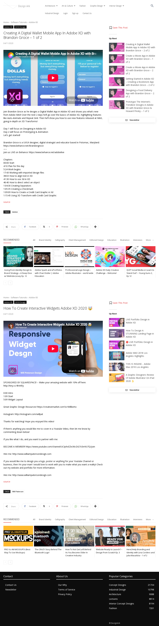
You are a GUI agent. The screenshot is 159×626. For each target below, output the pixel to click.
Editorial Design (97, 240)
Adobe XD (33, 22)
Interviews (137, 240)
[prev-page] (5, 283)
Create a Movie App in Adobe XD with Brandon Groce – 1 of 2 (140, 58)
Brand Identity (45, 240)
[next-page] (10, 283)
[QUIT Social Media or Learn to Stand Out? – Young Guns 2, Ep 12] (140, 256)
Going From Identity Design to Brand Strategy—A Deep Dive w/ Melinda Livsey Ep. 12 (18, 273)
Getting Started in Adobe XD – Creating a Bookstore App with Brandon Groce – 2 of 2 (140, 81)
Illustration (124, 240)
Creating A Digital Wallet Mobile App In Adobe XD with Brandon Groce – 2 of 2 (140, 47)
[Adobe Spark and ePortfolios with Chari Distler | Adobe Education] (49, 256)
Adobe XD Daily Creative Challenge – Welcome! (107, 271)
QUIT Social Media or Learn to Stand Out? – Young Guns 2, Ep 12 (140, 273)
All (34, 240)
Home (6, 22)
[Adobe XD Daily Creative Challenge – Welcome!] (110, 256)
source (6, 201)
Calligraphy (60, 240)
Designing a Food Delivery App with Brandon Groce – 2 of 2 (140, 93)
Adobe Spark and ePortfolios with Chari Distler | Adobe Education (48, 273)
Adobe (15, 212)
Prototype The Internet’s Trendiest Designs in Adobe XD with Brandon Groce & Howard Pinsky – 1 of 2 (139, 106)
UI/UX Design (20, 27)
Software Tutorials (19, 22)
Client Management (77, 240)
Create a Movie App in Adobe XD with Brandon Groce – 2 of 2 (140, 70)
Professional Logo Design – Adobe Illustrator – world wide (79, 271)
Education (111, 240)
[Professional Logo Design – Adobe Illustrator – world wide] (79, 256)
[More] (95, 227)
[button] (152, 6)
